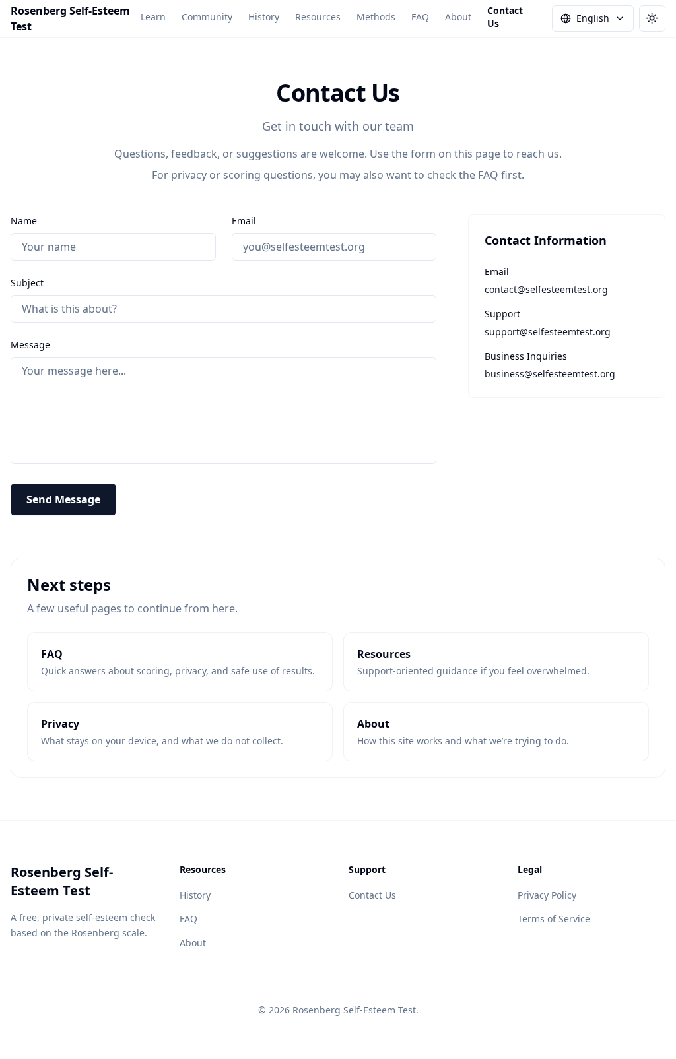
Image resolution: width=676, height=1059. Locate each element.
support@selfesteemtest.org (548, 331)
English (592, 18)
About (458, 17)
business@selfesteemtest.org (550, 374)
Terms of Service (554, 919)
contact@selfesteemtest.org (546, 289)
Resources (318, 17)
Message (30, 344)
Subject (27, 282)
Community (207, 17)
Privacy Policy (547, 895)
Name (24, 220)
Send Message (63, 499)
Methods (375, 17)
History (263, 17)
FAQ (420, 17)
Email (244, 220)
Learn (153, 17)
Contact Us (505, 17)
